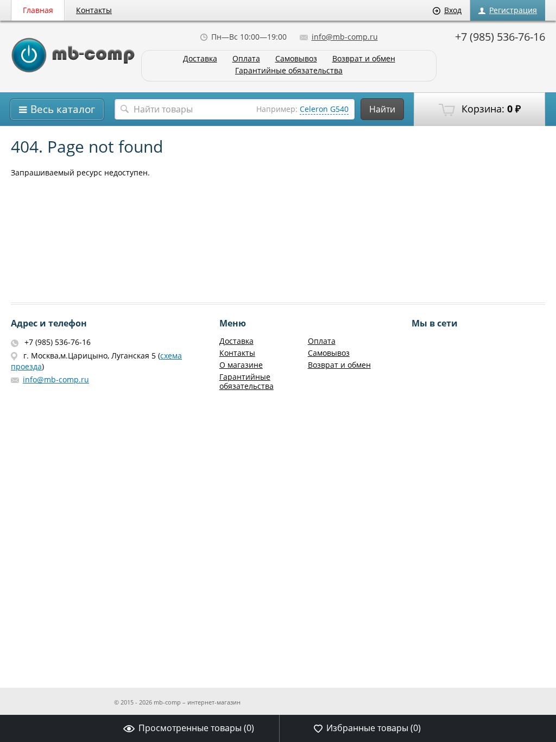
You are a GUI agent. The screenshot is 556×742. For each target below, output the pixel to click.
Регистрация (513, 10)
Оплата (246, 59)
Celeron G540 (324, 109)
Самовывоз (296, 59)
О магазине (241, 365)
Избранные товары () (373, 728)
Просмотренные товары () (196, 728)
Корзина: (490, 108)
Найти (382, 109)
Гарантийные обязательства (289, 71)
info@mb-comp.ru (345, 37)
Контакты (94, 10)
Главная (38, 10)
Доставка (200, 59)
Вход (453, 10)
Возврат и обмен (363, 59)
